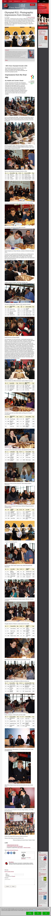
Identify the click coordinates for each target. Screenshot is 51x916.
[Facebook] (8, 852)
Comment (6, 877)
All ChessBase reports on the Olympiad (15, 846)
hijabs (10, 507)
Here (34, 909)
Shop (5, 1)
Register (13, 876)
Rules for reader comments (9, 871)
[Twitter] (11, 852)
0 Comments (32, 17)
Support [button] (24, 1)
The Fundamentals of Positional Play (42, 874)
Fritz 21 (7, 50)
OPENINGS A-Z (17, 1)
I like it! (29, 17)
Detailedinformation (30, 913)
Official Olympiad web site (12, 844)
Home (10, 1)
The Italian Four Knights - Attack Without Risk (43, 893)
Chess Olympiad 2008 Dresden (12, 850)
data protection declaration (34, 910)
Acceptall (46, 913)
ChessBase (11, 862)
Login (44, 1)
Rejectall (38, 913)
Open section (20, 847)
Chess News (14, 7)
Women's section (27, 847)
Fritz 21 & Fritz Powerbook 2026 (43, 855)
